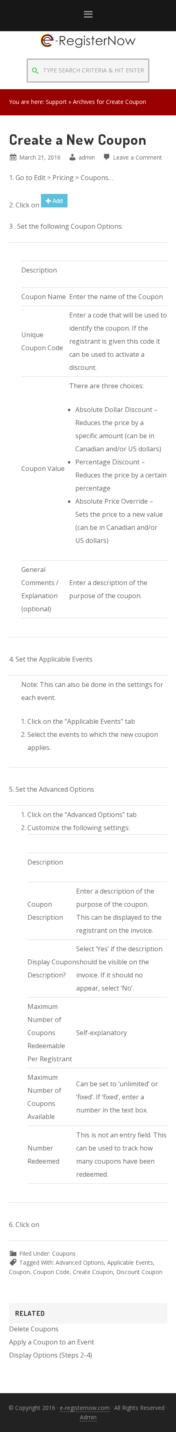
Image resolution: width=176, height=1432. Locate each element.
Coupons (64, 1253)
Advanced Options (80, 1262)
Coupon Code (51, 1272)
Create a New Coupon (78, 139)
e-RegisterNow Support (88, 48)
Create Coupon (93, 1272)
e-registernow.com (85, 1408)
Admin (88, 1417)
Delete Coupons (34, 1328)
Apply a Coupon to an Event (51, 1341)
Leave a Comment (137, 157)
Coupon (19, 1272)
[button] (88, 16)
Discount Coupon (139, 1272)
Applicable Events (130, 1262)
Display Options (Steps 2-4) (50, 1355)
